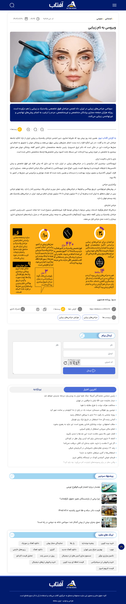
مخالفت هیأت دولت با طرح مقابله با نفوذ (97, 405)
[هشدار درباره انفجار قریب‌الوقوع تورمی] (108, 487)
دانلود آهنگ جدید (69, 549)
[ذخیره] (45, 309)
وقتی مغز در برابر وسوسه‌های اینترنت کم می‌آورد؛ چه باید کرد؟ (89, 462)
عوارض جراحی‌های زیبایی (69, 317)
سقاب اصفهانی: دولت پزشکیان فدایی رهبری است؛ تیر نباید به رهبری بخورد (84, 424)
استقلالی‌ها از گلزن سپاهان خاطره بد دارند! (97, 452)
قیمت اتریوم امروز (106, 568)
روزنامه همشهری (103, 299)
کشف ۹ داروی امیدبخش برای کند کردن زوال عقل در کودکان (90, 438)
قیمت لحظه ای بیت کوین (73, 562)
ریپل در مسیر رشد (47, 555)
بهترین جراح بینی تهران (93, 549)
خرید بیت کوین (107, 543)
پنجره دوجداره (88, 543)
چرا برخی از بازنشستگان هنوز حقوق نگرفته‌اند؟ (80, 499)
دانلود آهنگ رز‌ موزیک (30, 543)
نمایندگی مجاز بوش (54, 543)
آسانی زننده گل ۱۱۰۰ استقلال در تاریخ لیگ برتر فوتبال (93, 419)
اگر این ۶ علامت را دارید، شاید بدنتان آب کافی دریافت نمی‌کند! (89, 443)
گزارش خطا (72, 309)
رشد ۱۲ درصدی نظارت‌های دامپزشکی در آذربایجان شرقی (92, 448)
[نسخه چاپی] (37, 309)
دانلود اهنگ (38, 549)
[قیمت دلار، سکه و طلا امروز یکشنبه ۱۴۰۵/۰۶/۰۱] (108, 510)
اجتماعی (108, 18)
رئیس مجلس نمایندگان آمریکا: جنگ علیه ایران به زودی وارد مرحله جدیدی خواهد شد (79, 395)
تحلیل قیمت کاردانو (24, 555)
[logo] (63, 4)
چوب (112, 549)
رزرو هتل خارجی (19, 549)
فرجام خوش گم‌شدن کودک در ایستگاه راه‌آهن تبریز (94, 457)
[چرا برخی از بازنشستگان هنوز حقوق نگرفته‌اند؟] (108, 498)
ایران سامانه (57, 601)
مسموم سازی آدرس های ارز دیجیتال (76, 555)
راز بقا (72, 543)
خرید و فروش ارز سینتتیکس (102, 562)
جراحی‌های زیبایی (90, 317)
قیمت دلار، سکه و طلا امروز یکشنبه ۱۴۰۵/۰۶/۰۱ (79, 510)
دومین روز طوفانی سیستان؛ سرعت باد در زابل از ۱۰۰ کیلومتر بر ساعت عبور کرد (82, 410)
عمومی (99, 18)
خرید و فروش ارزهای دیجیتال (44, 562)
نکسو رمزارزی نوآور (106, 555)
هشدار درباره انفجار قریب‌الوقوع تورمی (83, 487)
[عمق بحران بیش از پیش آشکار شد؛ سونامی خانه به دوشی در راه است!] (108, 522)
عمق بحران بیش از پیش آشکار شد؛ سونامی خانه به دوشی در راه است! (69, 522)
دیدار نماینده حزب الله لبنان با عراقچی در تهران (95, 400)
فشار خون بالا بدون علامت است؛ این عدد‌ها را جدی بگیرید (90, 433)
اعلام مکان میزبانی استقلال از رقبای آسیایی (97, 429)
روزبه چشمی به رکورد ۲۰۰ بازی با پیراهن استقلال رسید (92, 414)
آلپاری (52, 549)
